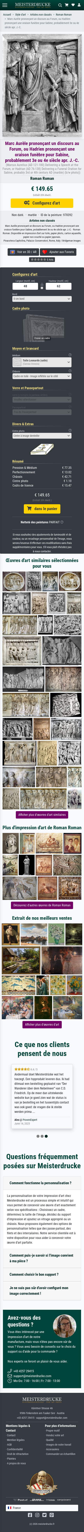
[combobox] (42, 299)
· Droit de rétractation (17, 1454)
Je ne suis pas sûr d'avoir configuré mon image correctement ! (39, 1291)
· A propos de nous (16, 1463)
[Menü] (5, 5)
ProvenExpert (30, 1120)
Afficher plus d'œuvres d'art (42, 1024)
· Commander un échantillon (60, 1454)
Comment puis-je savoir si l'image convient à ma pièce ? (41, 1258)
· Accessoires (52, 1449)
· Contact (10, 1435)
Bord (14, 294)
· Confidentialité (14, 1449)
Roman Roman (64, 14)
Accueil (7, 14)
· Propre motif (52, 1430)
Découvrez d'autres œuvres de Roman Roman (42, 905)
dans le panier (44, 508)
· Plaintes (11, 1458)
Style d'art (20, 14)
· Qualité (49, 1440)
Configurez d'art (44, 203)
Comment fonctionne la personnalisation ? (40, 1183)
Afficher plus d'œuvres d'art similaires (42, 815)
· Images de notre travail (58, 1444)
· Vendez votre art (54, 1435)
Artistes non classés (41, 14)
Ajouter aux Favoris (60, 252)
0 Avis (49, 259)
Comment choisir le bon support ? (34, 1274)
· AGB (9, 1444)
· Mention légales (15, 1440)
